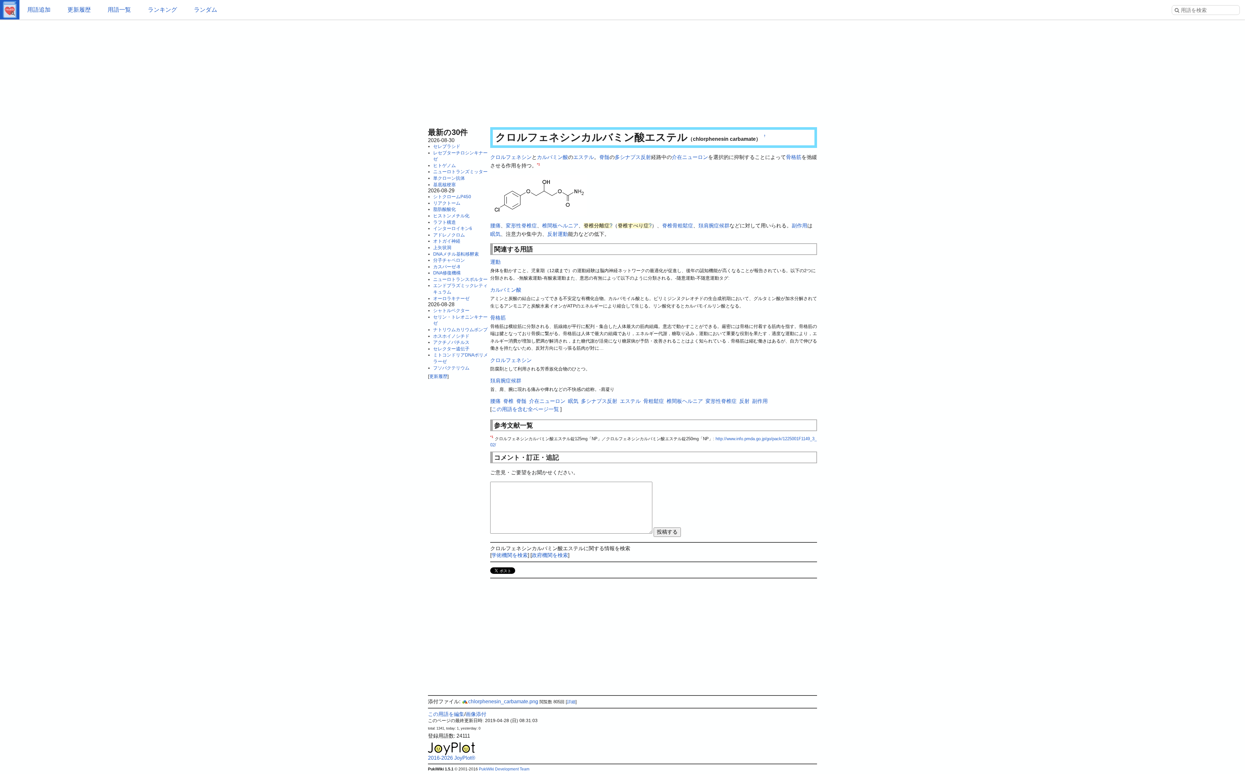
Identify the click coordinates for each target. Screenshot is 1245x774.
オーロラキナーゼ (451, 298)
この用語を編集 (446, 714)
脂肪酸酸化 (444, 209)
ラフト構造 (444, 222)
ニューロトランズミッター (460, 171)
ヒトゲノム (444, 165)
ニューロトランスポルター (460, 279)
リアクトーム (446, 203)
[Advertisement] (622, 71)
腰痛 (495, 225)
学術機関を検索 (510, 555)
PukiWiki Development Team (504, 769)
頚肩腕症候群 (713, 225)
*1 (538, 164)
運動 (563, 234)
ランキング (162, 9)
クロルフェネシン (511, 157)
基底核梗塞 (444, 184)
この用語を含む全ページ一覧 (525, 409)
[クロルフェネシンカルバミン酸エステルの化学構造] (538, 195)
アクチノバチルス (451, 342)
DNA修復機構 (447, 272)
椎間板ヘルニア (560, 225)
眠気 (495, 234)
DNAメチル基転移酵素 (456, 254)
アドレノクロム (449, 234)
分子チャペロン (449, 260)
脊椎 (667, 225)
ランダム (205, 9)
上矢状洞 (442, 247)
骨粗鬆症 (682, 225)
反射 (552, 234)
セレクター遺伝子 (451, 348)
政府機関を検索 (550, 555)
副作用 (799, 225)
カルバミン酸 (552, 157)
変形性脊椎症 (521, 225)
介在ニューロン (690, 157)
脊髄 (604, 157)
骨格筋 (793, 157)
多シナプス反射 (633, 157)
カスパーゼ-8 (446, 266)
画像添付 (476, 714)
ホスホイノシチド (451, 336)
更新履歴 (79, 9)
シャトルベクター (451, 310)
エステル (583, 157)
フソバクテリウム (451, 367)
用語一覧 (119, 9)
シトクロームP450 (452, 196)
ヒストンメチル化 (451, 215)
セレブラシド (446, 146)
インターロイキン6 (452, 228)
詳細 (571, 701)
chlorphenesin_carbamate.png (503, 701)
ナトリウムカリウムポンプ (460, 329)
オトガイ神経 (446, 241)
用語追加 (39, 9)
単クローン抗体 (449, 178)
